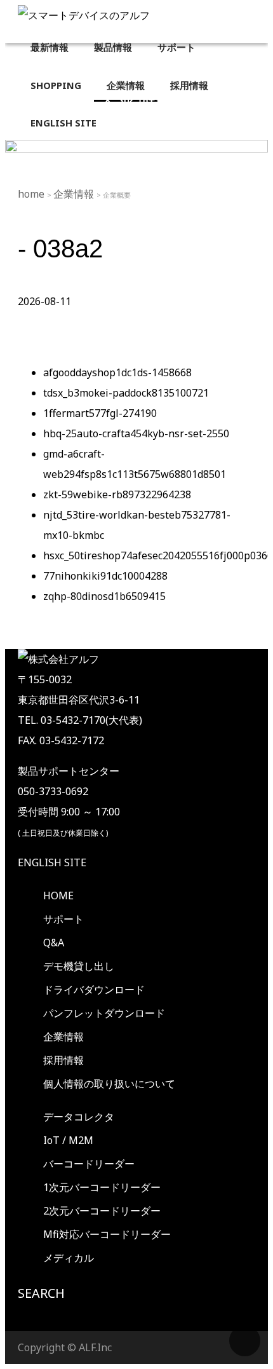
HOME (58, 895)
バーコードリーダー (89, 1164)
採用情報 (63, 1060)
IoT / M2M (68, 1140)
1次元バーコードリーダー (102, 1187)
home (32, 194)
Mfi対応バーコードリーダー (107, 1234)
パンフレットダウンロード (104, 1013)
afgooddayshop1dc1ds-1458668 (117, 372)
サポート (63, 919)
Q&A (53, 943)
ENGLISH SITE (52, 862)
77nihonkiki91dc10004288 (105, 576)
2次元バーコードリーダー (102, 1211)
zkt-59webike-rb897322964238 (117, 494)
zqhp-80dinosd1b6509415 (104, 596)
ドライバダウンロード (94, 990)
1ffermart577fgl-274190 (100, 413)
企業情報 (75, 194)
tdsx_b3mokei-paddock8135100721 (126, 393)
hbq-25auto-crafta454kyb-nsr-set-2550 (136, 433)
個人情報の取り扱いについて (109, 1084)
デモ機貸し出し (78, 966)
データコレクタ (78, 1117)
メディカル (68, 1258)
